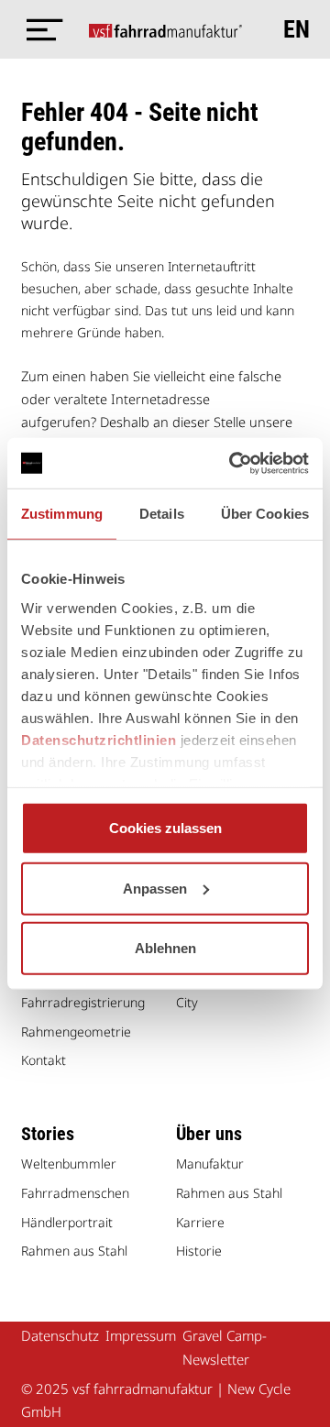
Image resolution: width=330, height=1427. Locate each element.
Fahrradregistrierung (83, 1002)
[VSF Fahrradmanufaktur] (165, 29)
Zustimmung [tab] (62, 513)
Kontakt (43, 1060)
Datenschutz (60, 1335)
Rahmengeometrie (76, 1031)
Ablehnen (165, 948)
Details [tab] (161, 513)
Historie (199, 1250)
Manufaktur (210, 1163)
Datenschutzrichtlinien (98, 739)
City (187, 1002)
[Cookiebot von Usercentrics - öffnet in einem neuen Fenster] (233, 463)
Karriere (200, 1222)
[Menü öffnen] (39, 29)
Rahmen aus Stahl (74, 1250)
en (296, 29)
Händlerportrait (67, 1222)
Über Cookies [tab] (265, 513)
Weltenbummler (68, 1163)
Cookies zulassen (165, 828)
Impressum (140, 1335)
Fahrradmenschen (75, 1193)
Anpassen (155, 887)
